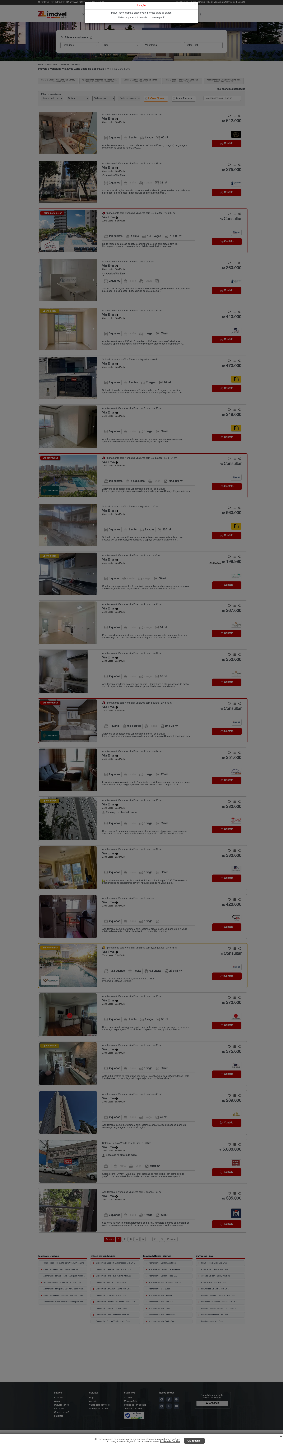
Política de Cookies (170, 1441)
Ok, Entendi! (194, 1441)
